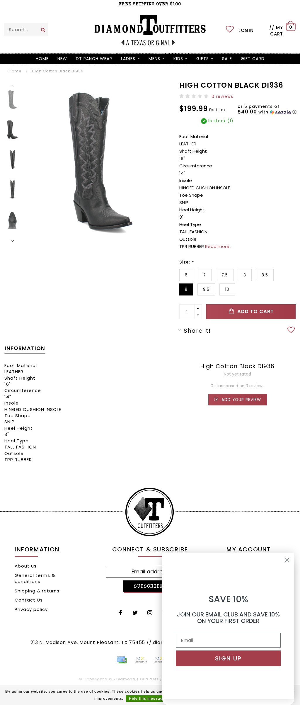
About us (26, 566)
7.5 (224, 275)
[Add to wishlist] (291, 330)
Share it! (197, 331)
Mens (154, 59)
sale (227, 59)
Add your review (240, 399)
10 (227, 289)
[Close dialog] (287, 560)
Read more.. (218, 246)
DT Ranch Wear (94, 59)
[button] (269, 109)
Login (246, 30)
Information (25, 348)
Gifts (202, 59)
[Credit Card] (121, 659)
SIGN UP (228, 658)
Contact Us (29, 600)
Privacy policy (31, 609)
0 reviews (222, 96)
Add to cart (255, 311)
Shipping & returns (37, 591)
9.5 (206, 289)
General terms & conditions (35, 578)
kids (178, 59)
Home (42, 59)
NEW (62, 59)
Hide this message (147, 698)
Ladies (128, 59)
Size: (186, 262)
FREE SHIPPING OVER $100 (150, 4)
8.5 (265, 275)
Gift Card (253, 59)
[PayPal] (140, 659)
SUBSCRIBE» (150, 586)
